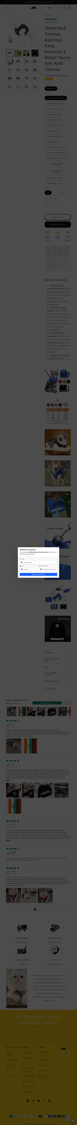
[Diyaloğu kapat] (58, 549)
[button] (38, 562)
